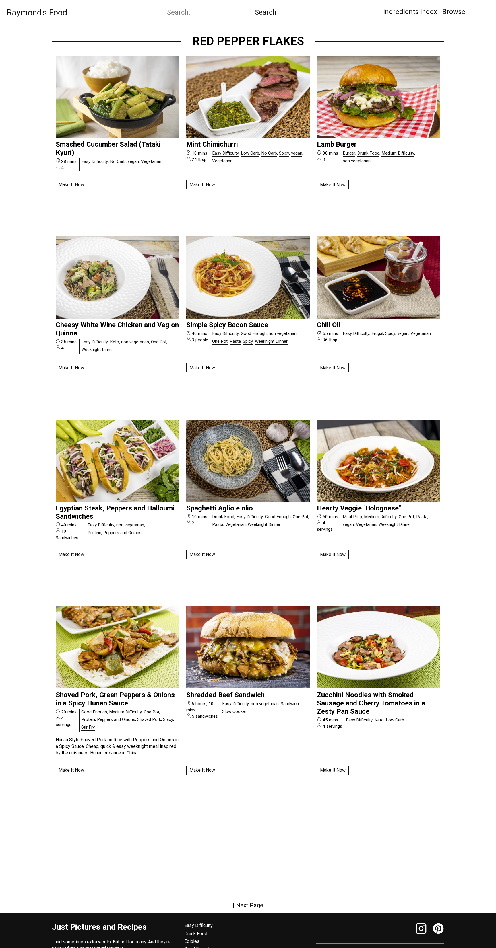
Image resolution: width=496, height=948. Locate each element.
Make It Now (71, 184)
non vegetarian (357, 160)
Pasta (235, 341)
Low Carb (250, 153)
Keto (114, 341)
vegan (133, 161)
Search (265, 12)
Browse (453, 12)
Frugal (377, 333)
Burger (349, 153)
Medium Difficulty (397, 153)
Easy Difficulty (94, 161)
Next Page (249, 905)
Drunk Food (368, 153)
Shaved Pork (149, 719)
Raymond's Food (37, 12)
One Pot (158, 341)
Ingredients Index (410, 12)
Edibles (191, 941)
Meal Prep (352, 516)
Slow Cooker (234, 711)
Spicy (284, 153)
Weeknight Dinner (97, 349)
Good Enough (254, 333)
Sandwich (290, 703)
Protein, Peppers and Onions (115, 532)
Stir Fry (88, 727)
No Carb (118, 161)
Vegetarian (151, 161)
